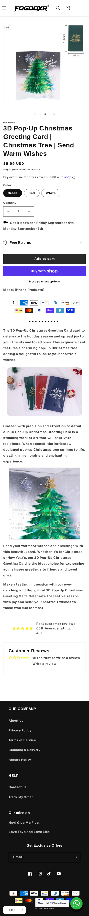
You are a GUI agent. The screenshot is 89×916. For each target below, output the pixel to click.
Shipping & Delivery (24, 750)
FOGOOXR (49, 908)
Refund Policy (20, 760)
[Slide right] (54, 114)
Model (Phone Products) (23, 290)
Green (12, 193)
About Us (16, 720)
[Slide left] (35, 114)
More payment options (44, 281)
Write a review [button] (44, 664)
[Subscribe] (75, 857)
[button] (58, 8)
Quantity (9, 203)
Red (32, 193)
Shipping (8, 169)
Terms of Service (22, 740)
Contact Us (18, 787)
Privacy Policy (20, 730)
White (51, 193)
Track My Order (21, 797)
